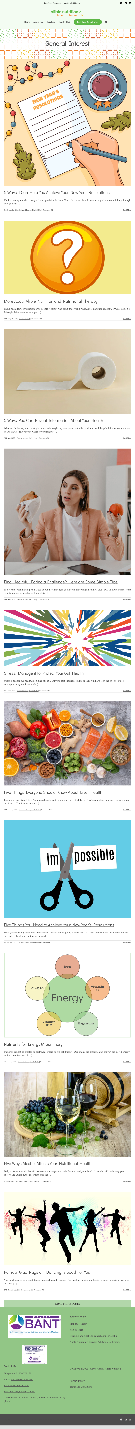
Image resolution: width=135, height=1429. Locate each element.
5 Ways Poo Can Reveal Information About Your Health (53, 420)
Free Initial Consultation (53, 3)
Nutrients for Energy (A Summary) (33, 1044)
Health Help (36, 210)
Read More (127, 210)
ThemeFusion (29, 1419)
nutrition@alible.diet (72, 3)
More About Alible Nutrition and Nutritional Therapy (51, 301)
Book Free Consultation (16, 1385)
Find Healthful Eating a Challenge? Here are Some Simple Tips (61, 581)
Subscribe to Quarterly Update (19, 1391)
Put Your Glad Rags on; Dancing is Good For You (47, 1272)
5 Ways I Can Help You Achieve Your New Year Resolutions (57, 192)
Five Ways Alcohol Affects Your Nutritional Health (47, 1163)
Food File (23, 1181)
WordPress (62, 1419)
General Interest (26, 210)
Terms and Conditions (81, 1386)
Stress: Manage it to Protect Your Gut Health (44, 673)
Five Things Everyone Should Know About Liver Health (53, 792)
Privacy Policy (77, 1380)
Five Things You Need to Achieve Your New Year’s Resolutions (59, 924)
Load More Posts (67, 1304)
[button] (106, 21)
